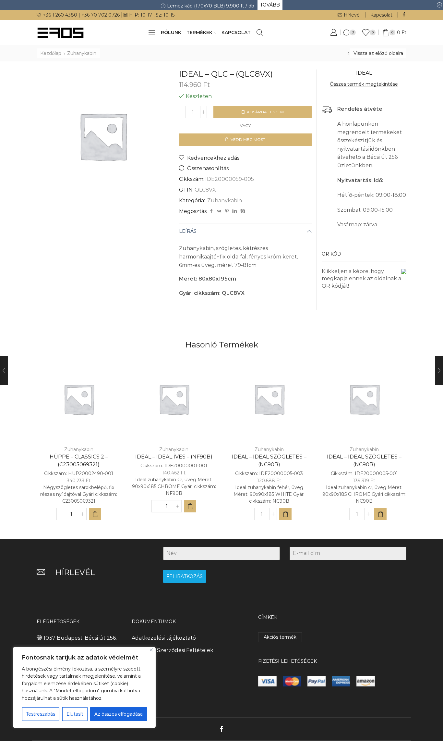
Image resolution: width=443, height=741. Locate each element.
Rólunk (171, 32)
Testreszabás (40, 714)
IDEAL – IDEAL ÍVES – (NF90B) (173, 457)
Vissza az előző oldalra (378, 53)
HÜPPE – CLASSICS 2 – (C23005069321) (79, 461)
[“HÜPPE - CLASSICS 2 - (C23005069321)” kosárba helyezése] (95, 514)
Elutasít (74, 714)
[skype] (242, 211)
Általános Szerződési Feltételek (172, 650)
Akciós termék (280, 637)
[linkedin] (235, 211)
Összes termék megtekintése (364, 84)
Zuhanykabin (81, 53)
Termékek (199, 32)
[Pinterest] (227, 211)
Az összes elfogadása (118, 714)
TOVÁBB (270, 5)
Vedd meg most (248, 139)
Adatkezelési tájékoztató (164, 638)
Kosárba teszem (265, 111)
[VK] (219, 211)
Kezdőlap (50, 53)
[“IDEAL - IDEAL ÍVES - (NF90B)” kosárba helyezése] (190, 506)
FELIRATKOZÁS (184, 576)
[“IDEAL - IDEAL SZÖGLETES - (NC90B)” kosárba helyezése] (285, 514)
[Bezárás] (151, 649)
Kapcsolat (381, 15)
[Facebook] (404, 14)
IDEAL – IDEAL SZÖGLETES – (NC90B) (269, 461)
